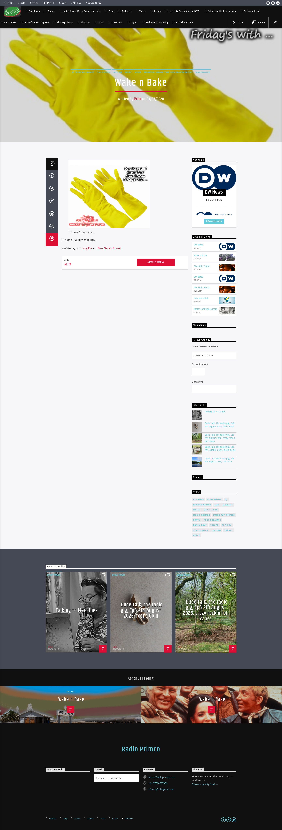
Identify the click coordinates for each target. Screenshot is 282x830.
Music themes (201, 515)
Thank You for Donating (156, 22)
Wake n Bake (202, 72)
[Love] (52, 239)
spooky (226, 525)
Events (77, 818)
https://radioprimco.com (162, 777)
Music (128, 72)
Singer (214, 525)
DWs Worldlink (201, 298)
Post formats (212, 520)
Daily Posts (49, 3)
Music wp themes (224, 515)
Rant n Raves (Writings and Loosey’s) (81, 11)
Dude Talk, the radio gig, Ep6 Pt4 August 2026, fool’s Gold (219, 425)
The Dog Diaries (65, 22)
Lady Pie (117, 72)
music (196, 509)
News (138, 72)
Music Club (211, 509)
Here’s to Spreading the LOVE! (184, 11)
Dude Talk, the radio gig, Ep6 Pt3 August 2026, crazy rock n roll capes (220, 438)
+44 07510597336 (158, 783)
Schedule (10, 3)
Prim (137, 99)
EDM (216, 504)
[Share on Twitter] (52, 189)
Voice (196, 535)
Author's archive (155, 262)
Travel (228, 530)
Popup (261, 22)
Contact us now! (95, 3)
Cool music (214, 499)
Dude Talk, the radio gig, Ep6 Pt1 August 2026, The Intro (219, 460)
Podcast (52, 818)
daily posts (103, 72)
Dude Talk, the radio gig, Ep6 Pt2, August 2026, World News (220, 448)
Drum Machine (202, 504)
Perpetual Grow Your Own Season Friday (168, 72)
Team (22, 3)
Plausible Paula (202, 266)
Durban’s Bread (252, 11)
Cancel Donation (184, 22)
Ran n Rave (200, 525)
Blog (65, 818)
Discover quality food (203, 784)
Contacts (129, 818)
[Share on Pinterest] (52, 201)
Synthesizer (200, 530)
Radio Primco (141, 749)
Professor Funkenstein (205, 309)
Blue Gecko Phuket (83, 72)
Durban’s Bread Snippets (36, 22)
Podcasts (126, 11)
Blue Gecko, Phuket (110, 248)
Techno (216, 530)
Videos (35, 3)
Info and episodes (214, 221)
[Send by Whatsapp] (52, 226)
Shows (51, 11)
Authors (198, 499)
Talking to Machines (215, 411)
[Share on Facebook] (52, 176)
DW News (198, 245)
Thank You (118, 22)
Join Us (101, 22)
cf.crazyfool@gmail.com (161, 789)
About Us (77, 3)
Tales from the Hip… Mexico (222, 11)
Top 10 (63, 3)
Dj (226, 499)
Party (196, 520)
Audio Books (10, 22)
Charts (115, 818)
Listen (240, 22)
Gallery (228, 504)
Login (133, 22)
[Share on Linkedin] (52, 214)
